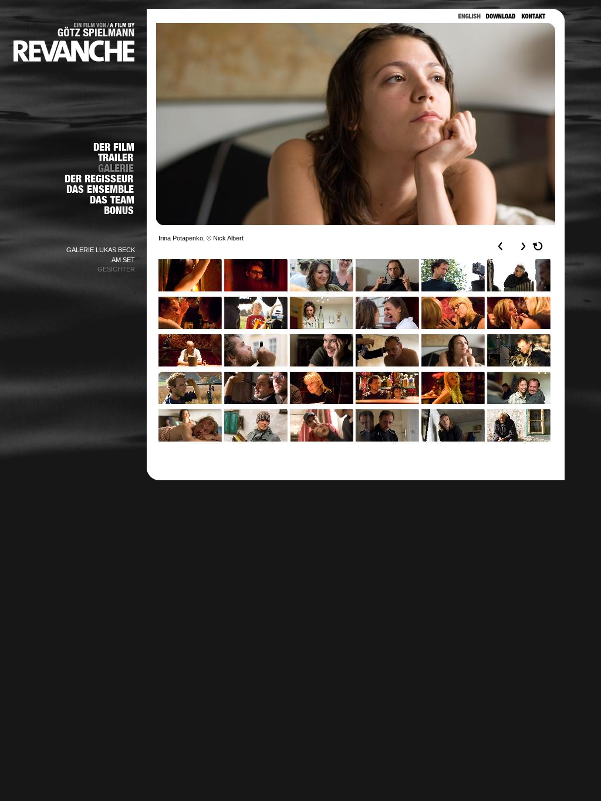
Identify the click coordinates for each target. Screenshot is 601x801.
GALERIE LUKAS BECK (100, 249)
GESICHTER (116, 269)
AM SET (123, 259)
